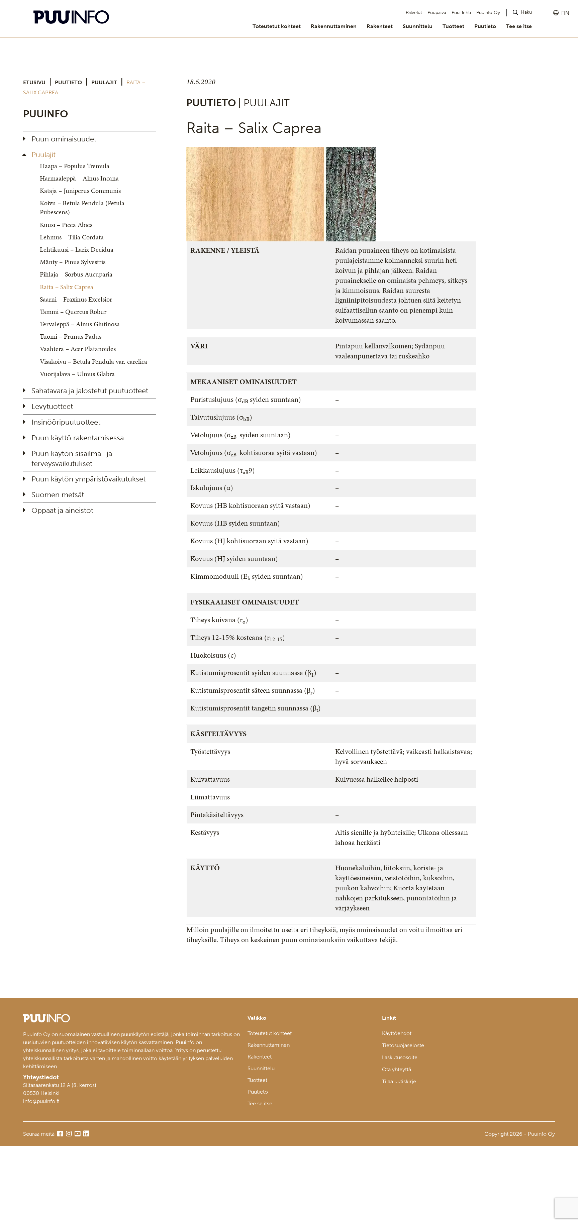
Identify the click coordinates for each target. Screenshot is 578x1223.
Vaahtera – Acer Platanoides (78, 348)
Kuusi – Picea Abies (66, 224)
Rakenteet (380, 26)
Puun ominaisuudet (63, 138)
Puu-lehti (461, 12)
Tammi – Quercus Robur (73, 311)
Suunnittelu (417, 26)
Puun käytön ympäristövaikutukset (88, 478)
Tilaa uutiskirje (399, 1081)
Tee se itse (519, 26)
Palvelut (414, 12)
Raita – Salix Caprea (66, 287)
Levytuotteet (52, 406)
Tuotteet (453, 26)
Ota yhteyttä (396, 1069)
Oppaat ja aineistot (62, 510)
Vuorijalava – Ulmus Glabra (77, 373)
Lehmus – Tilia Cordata (72, 237)
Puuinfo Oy (488, 12)
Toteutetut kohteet (277, 26)
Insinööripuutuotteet (65, 422)
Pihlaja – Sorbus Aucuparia (76, 274)
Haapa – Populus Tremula (74, 166)
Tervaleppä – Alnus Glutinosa (80, 324)
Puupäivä (436, 12)
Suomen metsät (57, 494)
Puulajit (104, 82)
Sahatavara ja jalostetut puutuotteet (89, 390)
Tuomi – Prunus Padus (70, 336)
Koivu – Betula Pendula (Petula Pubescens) (82, 207)
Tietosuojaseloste (403, 1045)
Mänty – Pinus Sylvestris (72, 261)
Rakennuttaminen (334, 26)
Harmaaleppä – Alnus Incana (79, 178)
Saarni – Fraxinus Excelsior (76, 299)
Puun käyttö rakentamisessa (77, 437)
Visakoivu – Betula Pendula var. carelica (93, 361)
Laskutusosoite (399, 1057)
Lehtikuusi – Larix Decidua (76, 249)
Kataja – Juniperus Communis (80, 190)
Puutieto (485, 26)
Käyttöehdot (396, 1033)
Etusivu (34, 82)
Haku (526, 12)
